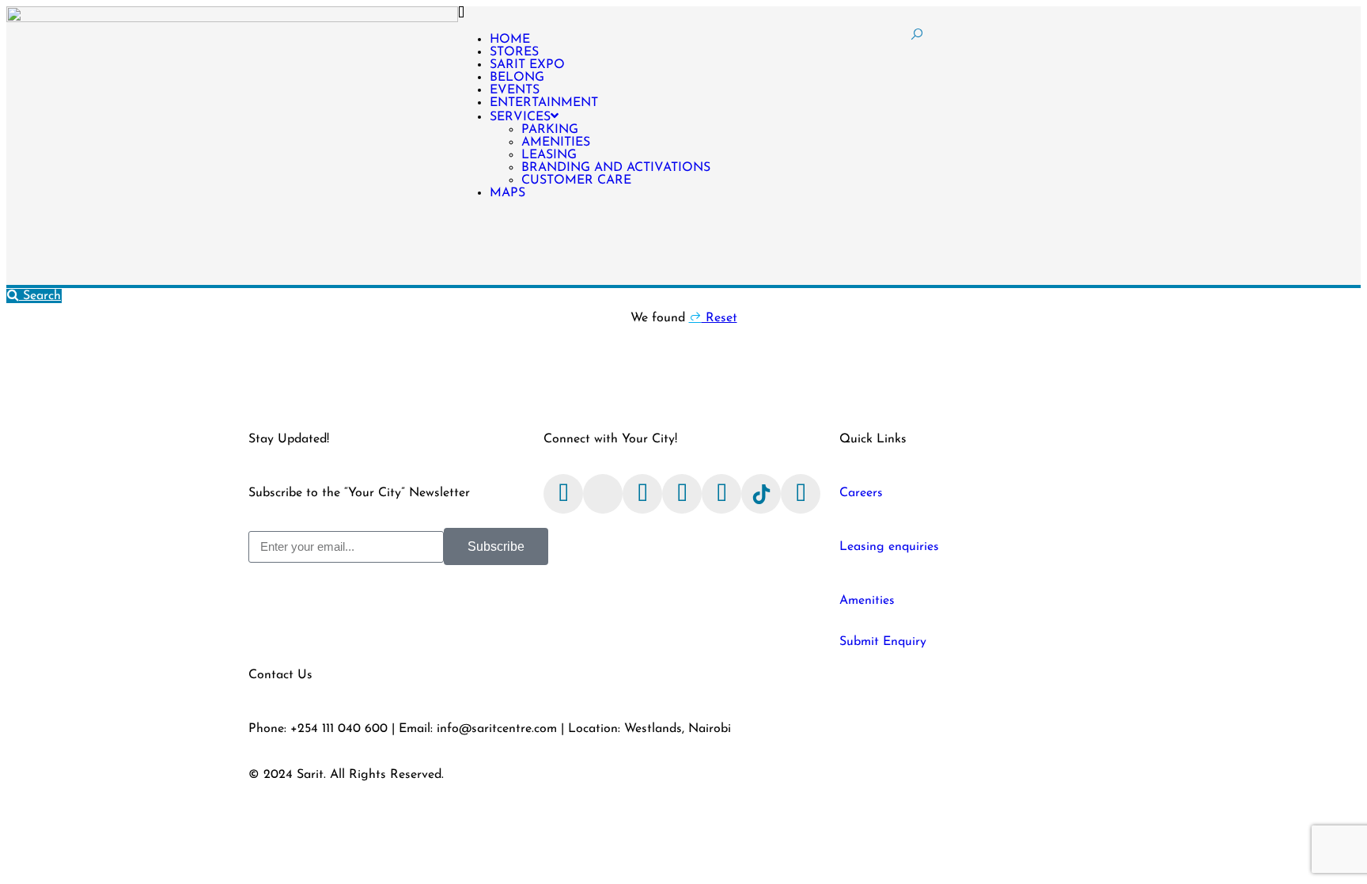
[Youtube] (682, 494)
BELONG (517, 77)
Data (919, 774)
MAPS (507, 193)
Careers (861, 493)
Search (40, 296)
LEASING (549, 155)
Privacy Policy (852, 774)
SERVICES (520, 117)
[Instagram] (642, 494)
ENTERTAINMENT (544, 103)
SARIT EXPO (527, 65)
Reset (719, 318)
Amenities (867, 600)
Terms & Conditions (746, 774)
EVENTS (515, 90)
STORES (514, 52)
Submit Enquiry (882, 641)
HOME (510, 39)
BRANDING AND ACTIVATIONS (615, 167)
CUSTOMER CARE (576, 180)
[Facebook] (563, 494)
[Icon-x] (603, 494)
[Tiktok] (761, 494)
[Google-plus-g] (800, 494)
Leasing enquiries (889, 547)
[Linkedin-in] (721, 494)
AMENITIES (555, 142)
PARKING (549, 129)
